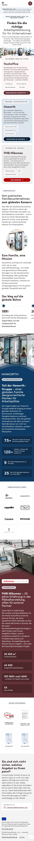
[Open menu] (30, 3)
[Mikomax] (4, 3)
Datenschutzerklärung (9, 837)
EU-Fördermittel (7, 829)
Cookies (22, 837)
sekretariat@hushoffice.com (17, 807)
